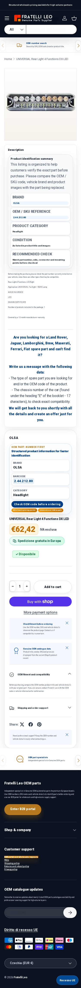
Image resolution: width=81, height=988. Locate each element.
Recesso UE (67, 980)
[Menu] (7, 18)
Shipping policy (11, 863)
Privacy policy (10, 869)
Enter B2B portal (22, 809)
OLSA (13, 438)
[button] (74, 18)
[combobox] (40, 29)
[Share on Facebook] (30, 724)
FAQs (6, 860)
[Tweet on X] (22, 724)
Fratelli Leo (20, 977)
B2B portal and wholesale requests (21, 857)
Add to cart (52, 587)
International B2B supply (51, 510)
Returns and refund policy (16, 866)
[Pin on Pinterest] (39, 724)
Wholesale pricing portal (24, 510)
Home (8, 59)
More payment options (40, 612)
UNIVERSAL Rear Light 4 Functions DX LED (42, 59)
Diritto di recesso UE (21, 930)
